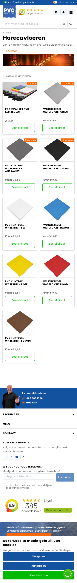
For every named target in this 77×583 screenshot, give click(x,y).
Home (8, 32)
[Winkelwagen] (56, 12)
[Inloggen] (63, 12)
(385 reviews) (35, 13)
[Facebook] (5, 457)
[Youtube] (17, 457)
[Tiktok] (22, 457)
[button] (38, 414)
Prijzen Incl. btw (66, 2)
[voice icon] (64, 24)
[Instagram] (11, 457)
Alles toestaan (38, 575)
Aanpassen (38, 566)
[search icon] (70, 24)
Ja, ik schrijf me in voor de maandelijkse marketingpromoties (29, 486)
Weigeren (38, 556)
